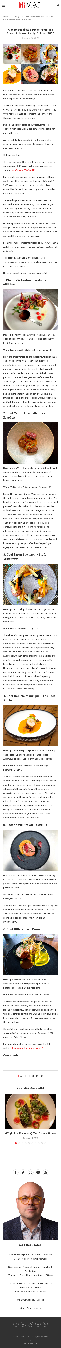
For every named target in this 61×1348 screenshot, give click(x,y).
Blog (17, 16)
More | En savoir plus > (30, 1308)
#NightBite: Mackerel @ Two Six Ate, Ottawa (30, 1133)
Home (5, 16)
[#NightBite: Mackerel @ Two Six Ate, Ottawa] (30, 1111)
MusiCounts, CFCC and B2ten (25, 170)
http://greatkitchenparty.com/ (27, 1048)
